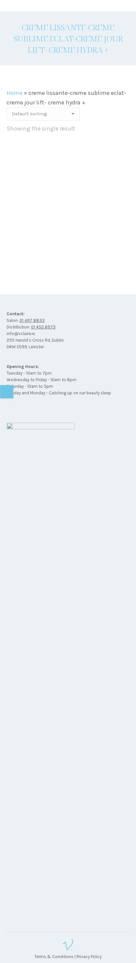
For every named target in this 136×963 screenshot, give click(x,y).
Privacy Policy (89, 956)
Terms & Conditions (54, 956)
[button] (121, 243)
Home (14, 93)
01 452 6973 (43, 327)
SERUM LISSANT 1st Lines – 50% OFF (68, 259)
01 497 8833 (32, 320)
